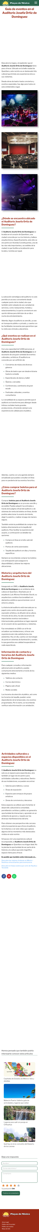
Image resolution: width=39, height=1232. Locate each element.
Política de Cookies (7, 1226)
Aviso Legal (5, 1222)
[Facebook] (4, 876)
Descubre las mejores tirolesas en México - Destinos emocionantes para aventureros (17, 861)
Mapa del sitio (6, 1229)
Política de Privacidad (8, 1224)
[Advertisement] (19, 40)
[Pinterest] (9, 876)
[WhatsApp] (14, 876)
